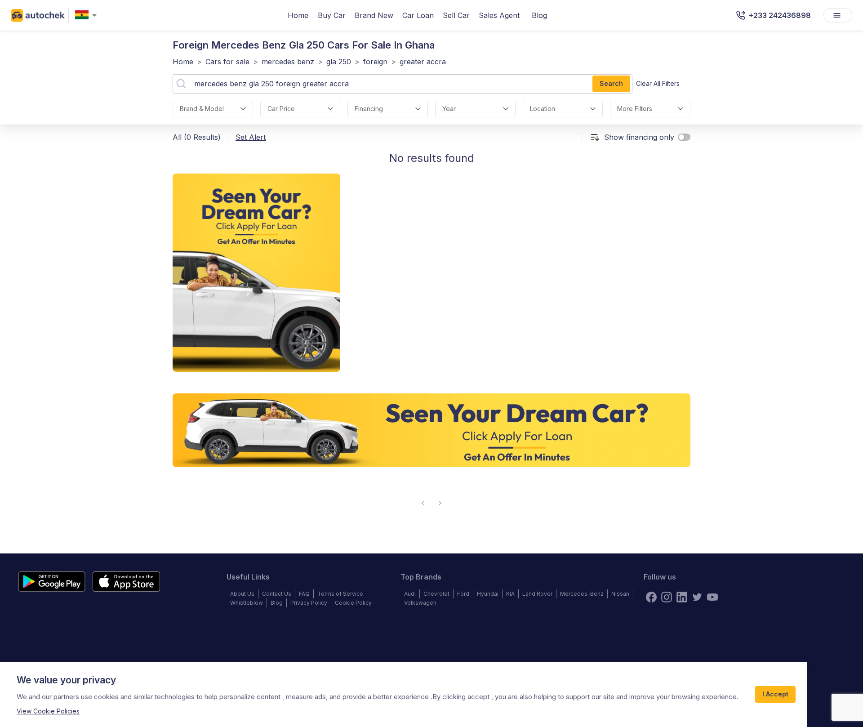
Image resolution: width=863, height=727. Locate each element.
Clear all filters (658, 83)
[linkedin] (682, 597)
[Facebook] (651, 597)
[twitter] (697, 597)
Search (611, 83)
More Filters (634, 108)
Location (542, 108)
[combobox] (87, 15)
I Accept (775, 694)
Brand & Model (202, 108)
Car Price (281, 108)
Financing (369, 108)
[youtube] (712, 597)
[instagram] (666, 597)
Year (449, 108)
